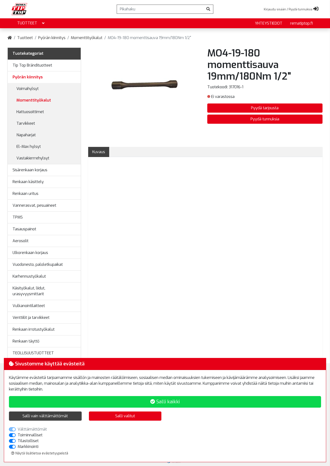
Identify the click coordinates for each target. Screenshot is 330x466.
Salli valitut (125, 415)
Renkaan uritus (25, 193)
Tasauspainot (24, 229)
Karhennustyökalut (29, 276)
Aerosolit (21, 240)
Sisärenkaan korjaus (30, 169)
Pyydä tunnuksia (265, 119)
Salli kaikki (167, 401)
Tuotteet (27, 23)
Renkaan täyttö (26, 341)
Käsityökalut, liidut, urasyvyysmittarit (29, 291)
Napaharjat (26, 134)
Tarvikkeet (25, 123)
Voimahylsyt (27, 88)
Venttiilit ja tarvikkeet (31, 317)
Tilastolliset (28, 440)
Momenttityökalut (86, 37)
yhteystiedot (268, 23)
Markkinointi (28, 446)
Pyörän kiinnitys (51, 37)
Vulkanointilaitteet (29, 305)
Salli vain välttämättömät (45, 415)
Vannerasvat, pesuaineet (34, 205)
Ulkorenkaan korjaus (30, 252)
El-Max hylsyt (28, 146)
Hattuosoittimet (30, 111)
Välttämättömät (32, 429)
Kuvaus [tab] (98, 151)
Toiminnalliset (30, 435)
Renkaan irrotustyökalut (34, 329)
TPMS (18, 217)
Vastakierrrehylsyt (32, 158)
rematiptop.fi (301, 23)
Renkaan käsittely (28, 181)
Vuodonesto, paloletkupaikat (38, 264)
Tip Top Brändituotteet (32, 65)
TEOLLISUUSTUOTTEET (33, 353)
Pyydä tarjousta (265, 107)
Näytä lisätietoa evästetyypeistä (41, 453)
